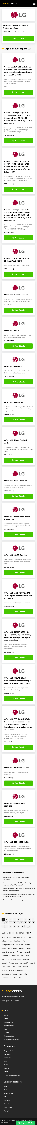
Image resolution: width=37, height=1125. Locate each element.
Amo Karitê (25, 955)
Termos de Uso (9, 1036)
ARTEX (25, 967)
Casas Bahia (8, 1104)
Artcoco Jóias (16, 967)
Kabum (6, 1097)
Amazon (20, 952)
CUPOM (9, 3)
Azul (20, 978)
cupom (12, 991)
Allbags (27, 944)
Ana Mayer (17, 959)
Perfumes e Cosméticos (12, 1075)
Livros (6, 1072)
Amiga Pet (15, 955)
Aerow (25, 941)
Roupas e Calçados (10, 1051)
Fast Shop (7, 1100)
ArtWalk (5, 970)
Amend (27, 952)
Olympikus (7, 1111)
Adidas (4, 941)
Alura (29, 948)
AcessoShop (11, 937)
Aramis (32, 963)
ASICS (11, 970)
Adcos (31, 937)
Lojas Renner (8, 1107)
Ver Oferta (18, 38)
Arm (3, 967)
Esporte (6, 1068)
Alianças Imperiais (8, 944)
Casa (5, 1061)
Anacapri (26, 959)
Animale (4, 963)
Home (6, 1015)
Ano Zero (18, 963)
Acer (3, 937)
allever (4, 948)
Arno (8, 967)
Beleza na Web (9, 1093)
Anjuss (11, 963)
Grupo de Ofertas (27, 1123)
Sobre (6, 1019)
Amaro (12, 952)
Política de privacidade (11, 1039)
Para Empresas (9, 1025)
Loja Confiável (8, 1022)
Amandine (5, 952)
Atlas (25, 974)
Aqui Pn (26, 963)
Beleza (6, 1065)
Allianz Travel (12, 948)
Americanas (6, 955)
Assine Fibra (19, 970)
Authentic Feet (7, 978)
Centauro (7, 1090)
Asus (20, 974)
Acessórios (7, 1054)
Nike (5, 1086)
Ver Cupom (20, 92)
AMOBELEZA (7, 959)
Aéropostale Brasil (14, 941)
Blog (5, 1029)
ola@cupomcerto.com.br (10, 1001)
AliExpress (19, 944)
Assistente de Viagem (9, 974)
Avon (15, 978)
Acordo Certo (22, 937)
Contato (6, 1032)
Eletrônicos (7, 1058)
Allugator (22, 948)
